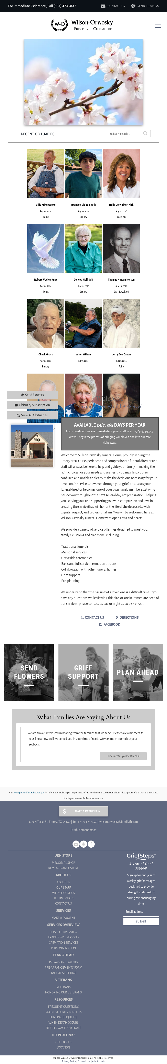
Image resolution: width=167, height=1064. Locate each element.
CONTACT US (63, 903)
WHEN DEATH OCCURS (63, 1022)
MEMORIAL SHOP (63, 862)
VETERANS (63, 987)
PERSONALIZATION (63, 948)
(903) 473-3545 (65, 6)
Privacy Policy (69, 1061)
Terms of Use (84, 1061)
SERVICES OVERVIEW (63, 932)
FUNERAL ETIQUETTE (63, 1017)
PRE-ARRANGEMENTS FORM (63, 967)
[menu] (158, 26)
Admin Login (98, 1061)
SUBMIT (141, 921)
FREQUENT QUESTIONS (63, 1006)
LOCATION (63, 1047)
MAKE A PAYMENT (63, 917)
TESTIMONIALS (64, 898)
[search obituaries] (146, 133)
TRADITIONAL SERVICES (63, 937)
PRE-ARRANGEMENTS (63, 962)
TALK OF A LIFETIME (63, 972)
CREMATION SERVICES (63, 942)
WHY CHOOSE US (63, 893)
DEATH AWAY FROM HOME (63, 1028)
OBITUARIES (63, 1042)
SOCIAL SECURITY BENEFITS (63, 1012)
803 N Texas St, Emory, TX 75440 (49, 821)
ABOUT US (63, 882)
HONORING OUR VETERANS (63, 992)
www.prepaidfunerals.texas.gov (29, 792)
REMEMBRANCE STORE (63, 868)
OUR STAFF (63, 887)
